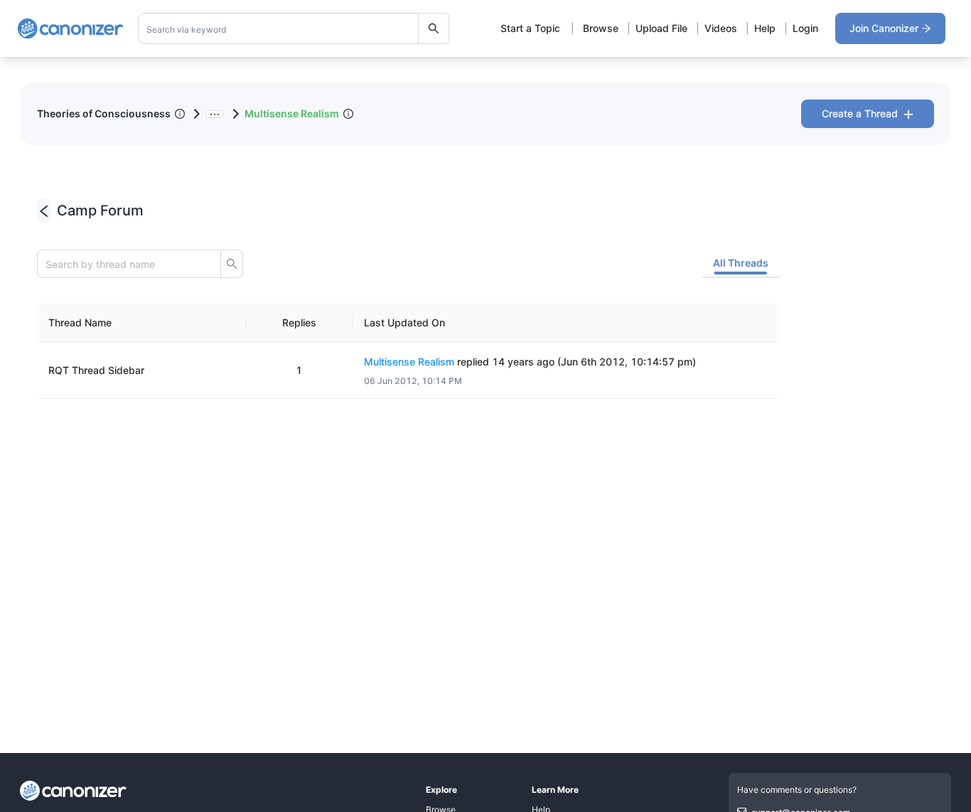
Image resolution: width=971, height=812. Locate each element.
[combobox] (294, 28)
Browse (600, 28)
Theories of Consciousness (104, 113)
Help (765, 28)
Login (805, 28)
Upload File (661, 28)
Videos (720, 28)
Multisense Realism (292, 113)
